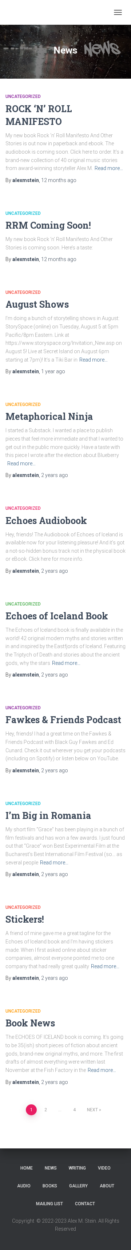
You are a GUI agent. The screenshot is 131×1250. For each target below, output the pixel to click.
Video (104, 1168)
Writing (77, 1168)
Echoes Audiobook (46, 520)
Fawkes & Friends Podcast (63, 720)
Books (50, 1185)
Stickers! (24, 919)
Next (92, 1109)
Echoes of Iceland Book (56, 616)
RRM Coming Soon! (48, 225)
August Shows (37, 304)
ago (58, 180)
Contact (85, 1203)
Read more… (109, 168)
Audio (24, 1185)
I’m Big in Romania (48, 815)
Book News (30, 1023)
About (107, 1185)
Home (26, 1168)
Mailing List (49, 1203)
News (51, 1168)
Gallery (78, 1185)
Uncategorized (23, 96)
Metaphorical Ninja (49, 416)
